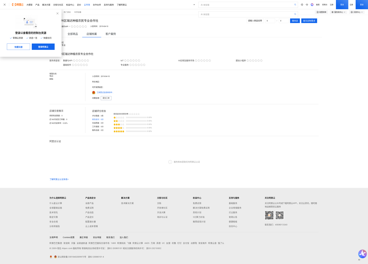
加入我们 (124, 237)
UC (163, 243)
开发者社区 (162, 208)
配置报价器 (90, 221)
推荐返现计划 (199, 221)
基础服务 (233, 203)
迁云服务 (233, 212)
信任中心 (233, 226)
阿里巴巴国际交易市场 (99, 243)
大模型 (29, 4)
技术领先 (53, 212)
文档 (159, 203)
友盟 (168, 243)
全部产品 (89, 203)
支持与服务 (109, 4)
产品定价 (89, 217)
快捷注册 (19, 46)
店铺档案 (92, 33)
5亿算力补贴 (199, 217)
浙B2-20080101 (114, 248)
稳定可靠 (53, 217)
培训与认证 (162, 217)
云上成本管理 (91, 226)
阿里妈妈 (121, 243)
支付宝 (186, 243)
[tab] (72, 34)
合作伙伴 (97, 4)
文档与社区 (58, 4)
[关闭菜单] (4, 4)
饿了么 (221, 243)
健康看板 (233, 221)
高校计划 (197, 212)
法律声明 (53, 237)
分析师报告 (54, 226)
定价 (79, 4)
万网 (153, 243)
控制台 (324, 4)
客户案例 (111, 33)
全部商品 (73, 33)
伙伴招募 (77, 12)
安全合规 (53, 221)
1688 (113, 243)
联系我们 (110, 237)
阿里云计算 (138, 243)
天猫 (73, 243)
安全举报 (97, 237)
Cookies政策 (69, 237)
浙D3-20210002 (153, 248)
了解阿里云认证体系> (59, 179)
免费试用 (89, 208)
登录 (342, 4)
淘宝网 (66, 243)
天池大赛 (161, 212)
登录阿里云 (43, 46)
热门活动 (67, 12)
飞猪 (129, 243)
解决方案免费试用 (201, 208)
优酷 (174, 243)
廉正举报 (84, 237)
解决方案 (46, 4)
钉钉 (179, 243)
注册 (331, 4)
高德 (158, 243)
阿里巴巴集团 (55, 243)
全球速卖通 (82, 243)
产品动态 (89, 212)
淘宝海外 (202, 243)
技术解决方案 (127, 203)
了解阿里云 (122, 4)
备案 (318, 4)
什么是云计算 (55, 203)
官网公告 (233, 217)
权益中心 (70, 4)
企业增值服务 (235, 208)
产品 (37, 4)
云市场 (87, 4)
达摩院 (194, 243)
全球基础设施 (55, 208)
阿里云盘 (212, 243)
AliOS (147, 243)
